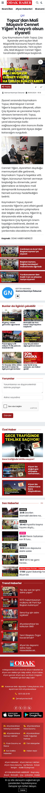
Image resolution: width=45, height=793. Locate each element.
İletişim (14, 767)
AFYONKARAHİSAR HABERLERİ (17, 772)
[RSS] (29, 708)
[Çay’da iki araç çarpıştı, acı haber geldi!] (33, 357)
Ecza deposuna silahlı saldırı (30, 550)
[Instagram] (25, 708)
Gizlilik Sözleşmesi (26, 767)
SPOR (22, 533)
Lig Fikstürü (28, 765)
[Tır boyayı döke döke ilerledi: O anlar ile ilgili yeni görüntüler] (11, 357)
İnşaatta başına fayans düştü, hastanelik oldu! (31, 526)
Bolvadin (14, 775)
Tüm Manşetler (33, 743)
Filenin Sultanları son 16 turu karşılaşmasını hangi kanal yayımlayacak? (31, 538)
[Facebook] (16, 708)
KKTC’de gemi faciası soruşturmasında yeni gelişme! (30, 562)
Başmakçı (35, 772)
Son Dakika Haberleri (10, 752)
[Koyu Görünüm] (41, 2)
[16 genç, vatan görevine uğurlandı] (11, 315)
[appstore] (12, 715)
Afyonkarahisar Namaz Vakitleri (12, 734)
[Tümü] (42, 503)
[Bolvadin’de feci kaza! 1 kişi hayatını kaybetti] (33, 315)
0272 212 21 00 (24, 694)
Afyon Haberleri (24, 8)
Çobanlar (29, 775)
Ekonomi (39, 8)
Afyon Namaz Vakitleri (29, 762)
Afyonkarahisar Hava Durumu (32, 727)
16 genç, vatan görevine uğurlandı (11, 323)
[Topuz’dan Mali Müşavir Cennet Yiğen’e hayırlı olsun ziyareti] (22, 71)
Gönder (8, 415)
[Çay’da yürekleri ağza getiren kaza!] (33, 336)
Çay (22, 15)
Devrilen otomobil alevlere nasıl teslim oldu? (31, 514)
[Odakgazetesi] (19, 2)
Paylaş (7, 86)
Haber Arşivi (32, 750)
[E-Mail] (18, 296)
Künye (37, 765)
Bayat (6, 775)
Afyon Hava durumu (13, 765)
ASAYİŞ (23, 509)
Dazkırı (37, 775)
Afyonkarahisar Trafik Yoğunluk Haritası (32, 736)
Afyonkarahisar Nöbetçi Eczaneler (12, 727)
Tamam (22, 790)
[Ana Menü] (3, 2)
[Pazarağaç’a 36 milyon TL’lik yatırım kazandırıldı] (11, 336)
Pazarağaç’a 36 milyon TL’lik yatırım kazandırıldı (11, 346)
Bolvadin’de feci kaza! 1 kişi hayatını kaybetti (32, 324)
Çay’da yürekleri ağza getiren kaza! (32, 345)
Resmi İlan (7, 8)
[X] (20, 708)
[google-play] (33, 715)
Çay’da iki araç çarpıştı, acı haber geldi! (32, 367)
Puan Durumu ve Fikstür (12, 744)
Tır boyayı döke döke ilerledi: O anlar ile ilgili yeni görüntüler (11, 367)
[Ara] (37, 2)
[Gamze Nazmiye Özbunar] (8, 292)
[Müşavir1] (22, 150)
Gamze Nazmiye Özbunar (14, 93)
